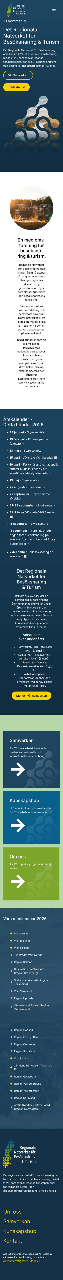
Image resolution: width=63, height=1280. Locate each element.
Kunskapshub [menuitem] (19, 1231)
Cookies (35, 1261)
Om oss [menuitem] (12, 1212)
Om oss (18, 856)
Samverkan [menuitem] (16, 1221)
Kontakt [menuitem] (12, 1241)
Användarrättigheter (15, 1261)
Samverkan (22, 740)
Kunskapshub (24, 800)
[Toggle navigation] (54, 9)
